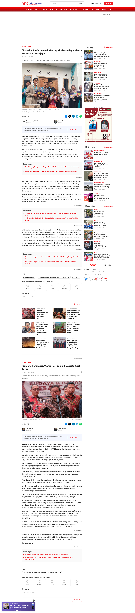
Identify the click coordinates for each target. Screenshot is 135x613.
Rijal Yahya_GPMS (32, 121)
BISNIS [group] (45, 9)
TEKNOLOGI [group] (85, 9)
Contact (99, 274)
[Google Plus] (106, 279)
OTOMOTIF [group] (53, 9)
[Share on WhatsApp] (80, 116)
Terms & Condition (89, 274)
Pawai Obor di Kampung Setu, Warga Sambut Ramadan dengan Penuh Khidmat (50, 171)
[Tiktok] (101, 279)
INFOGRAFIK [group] (95, 9)
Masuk (108, 3)
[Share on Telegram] (77, 116)
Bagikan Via (25, 116)
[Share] (112, 51)
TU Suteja (29, 428)
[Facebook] (86, 279)
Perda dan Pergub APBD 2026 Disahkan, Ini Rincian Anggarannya (46, 554)
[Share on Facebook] (66, 116)
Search (81, 3)
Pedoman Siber (102, 272)
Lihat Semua (108, 47)
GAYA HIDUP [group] (74, 9)
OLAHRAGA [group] (63, 9)
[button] (113, 9)
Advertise (86, 269)
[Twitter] (91, 279)
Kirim (78, 304)
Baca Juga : (27, 164)
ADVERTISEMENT (98, 107)
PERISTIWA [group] (28, 9)
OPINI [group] (104, 9)
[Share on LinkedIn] (73, 116)
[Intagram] (96, 279)
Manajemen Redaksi (89, 272)
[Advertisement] (66, 28)
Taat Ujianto (62, 121)
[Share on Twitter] (69, 116)
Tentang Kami (95, 269)
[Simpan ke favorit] (81, 57)
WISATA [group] (37, 9)
